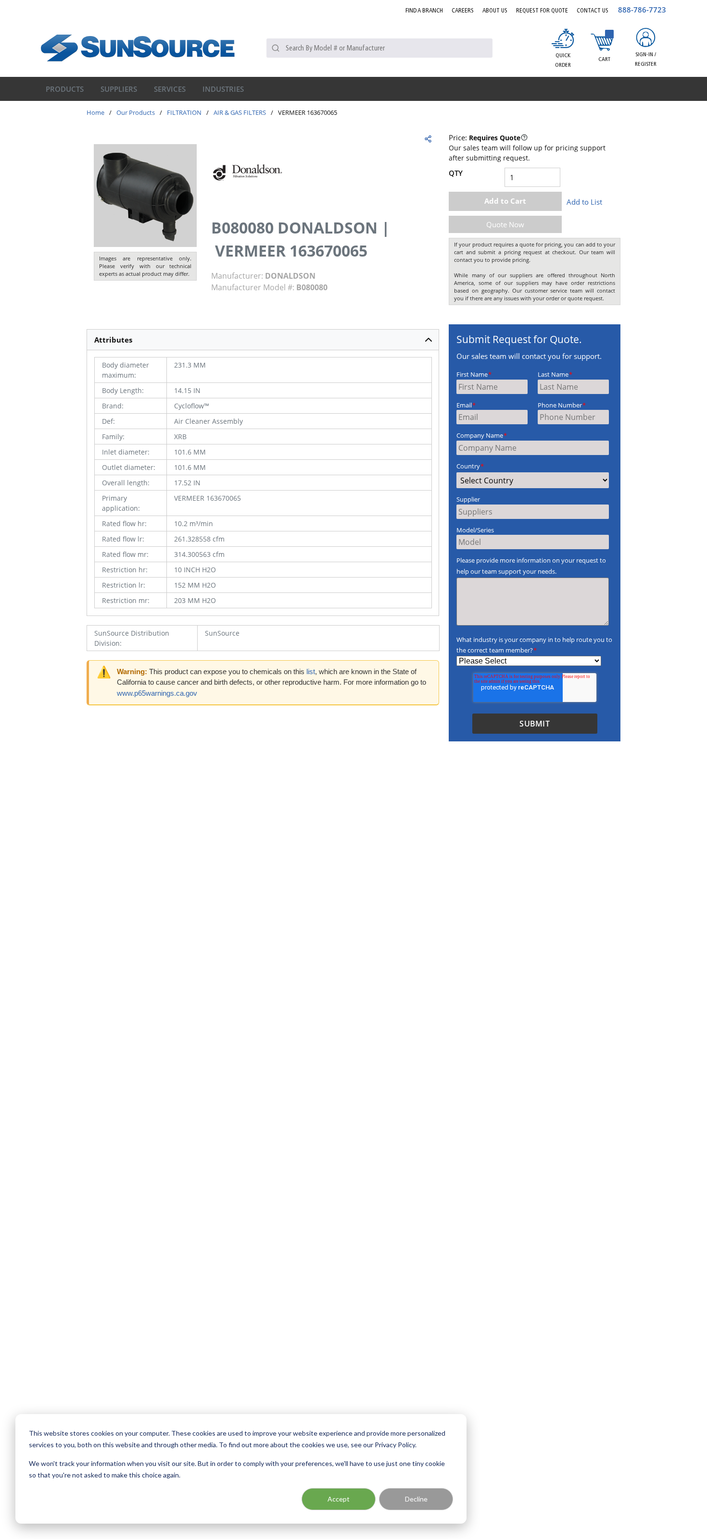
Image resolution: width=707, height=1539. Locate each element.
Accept (339, 1499)
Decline (416, 1499)
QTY (456, 173)
